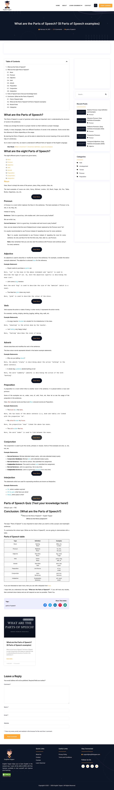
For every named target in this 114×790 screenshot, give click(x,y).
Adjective (12, 78)
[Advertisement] (35, 48)
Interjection (13, 91)
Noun (11, 72)
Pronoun (12, 75)
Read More (36, 197)
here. (49, 585)
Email (6, 715)
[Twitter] (87, 766)
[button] (67, 61)
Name (6, 707)
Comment (7, 684)
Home (58, 5)
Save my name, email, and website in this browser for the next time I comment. (28, 731)
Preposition (13, 86)
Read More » (10, 659)
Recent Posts (14, 105)
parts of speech (71, 29)
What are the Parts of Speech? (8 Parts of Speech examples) (28, 102)
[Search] (106, 94)
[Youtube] (96, 766)
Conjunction (13, 88)
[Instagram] (92, 766)
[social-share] (45, 605)
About (64, 5)
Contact (88, 5)
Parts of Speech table (16, 99)
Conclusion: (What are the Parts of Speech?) (21, 96)
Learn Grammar (75, 5)
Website (6, 723)
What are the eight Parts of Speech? (18, 70)
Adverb (12, 83)
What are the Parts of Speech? (17, 67)
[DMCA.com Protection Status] (7, 777)
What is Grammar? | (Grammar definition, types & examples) (34, 147)
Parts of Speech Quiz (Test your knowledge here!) (22, 94)
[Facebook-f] (83, 766)
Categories (13, 107)
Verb (11, 80)
